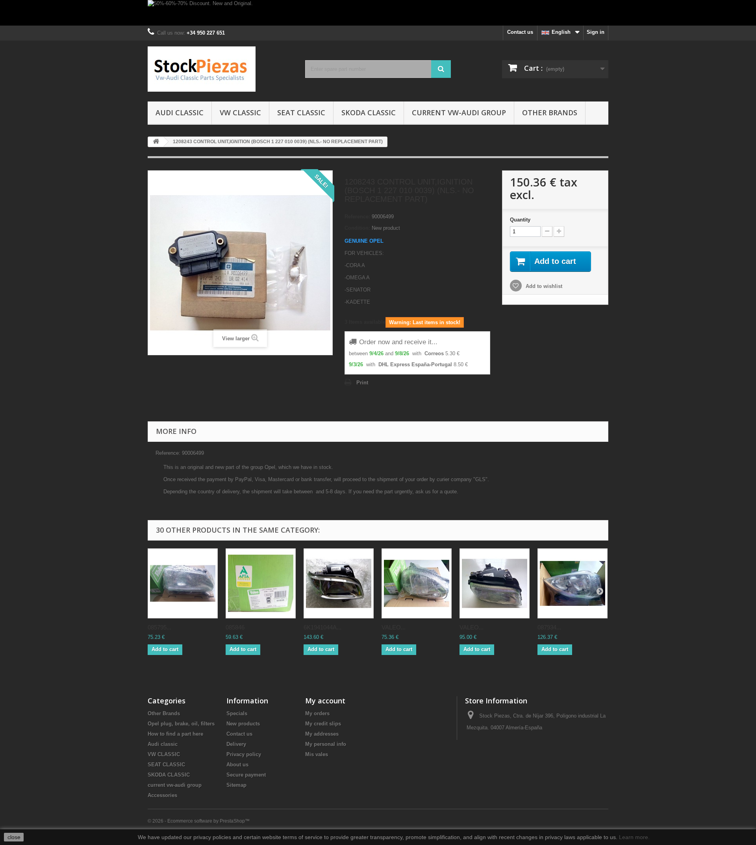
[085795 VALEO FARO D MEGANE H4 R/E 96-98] (183, 583)
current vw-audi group (459, 112)
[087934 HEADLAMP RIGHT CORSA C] (572, 583)
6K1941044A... (322, 627)
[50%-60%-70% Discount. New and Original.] (378, 13)
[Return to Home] (155, 142)
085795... (159, 627)
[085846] (261, 583)
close (13, 837)
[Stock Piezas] (220, 69)
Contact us (520, 32)
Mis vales (316, 754)
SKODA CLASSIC (368, 112)
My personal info (325, 744)
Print (362, 383)
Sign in (595, 32)
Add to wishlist (543, 286)
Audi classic (180, 112)
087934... (549, 627)
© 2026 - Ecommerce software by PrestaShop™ (199, 821)
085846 (235, 627)
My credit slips (323, 724)
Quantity (520, 220)
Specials (236, 713)
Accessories (162, 795)
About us (237, 765)
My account (325, 700)
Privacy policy (243, 754)
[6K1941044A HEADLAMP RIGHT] (339, 583)
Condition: (357, 228)
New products (243, 724)
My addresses (322, 734)
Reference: (357, 217)
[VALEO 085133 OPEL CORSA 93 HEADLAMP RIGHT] (417, 583)
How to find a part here (175, 734)
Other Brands (549, 112)
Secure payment (246, 775)
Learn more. (634, 837)
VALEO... (394, 627)
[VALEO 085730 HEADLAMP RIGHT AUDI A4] (495, 583)
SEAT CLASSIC (301, 112)
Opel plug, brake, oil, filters (181, 724)
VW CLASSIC (240, 112)
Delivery (236, 744)
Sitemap (236, 785)
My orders (317, 713)
